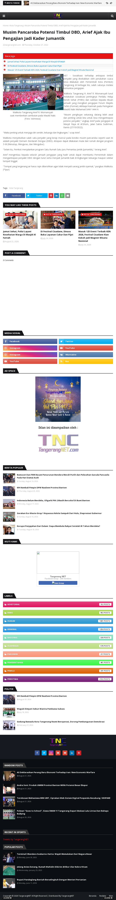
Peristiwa (55, 679)
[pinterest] (78, 752)
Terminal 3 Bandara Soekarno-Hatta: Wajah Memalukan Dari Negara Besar (54, 854)
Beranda (92, 896)
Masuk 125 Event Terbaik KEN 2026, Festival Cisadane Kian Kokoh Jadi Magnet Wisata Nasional (51, 70)
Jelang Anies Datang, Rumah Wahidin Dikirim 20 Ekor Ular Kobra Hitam (52, 866)
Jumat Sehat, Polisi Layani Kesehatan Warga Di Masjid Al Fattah (36, 61)
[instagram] (30, 348)
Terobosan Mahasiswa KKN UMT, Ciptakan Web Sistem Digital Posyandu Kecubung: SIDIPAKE (63, 798)
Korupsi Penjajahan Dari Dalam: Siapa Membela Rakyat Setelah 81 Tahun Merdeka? (58, 526)
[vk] (86, 354)
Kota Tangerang (16, 25)
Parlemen (55, 654)
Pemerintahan (55, 662)
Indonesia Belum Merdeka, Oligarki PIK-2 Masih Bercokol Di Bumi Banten (53, 500)
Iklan (111, 896)
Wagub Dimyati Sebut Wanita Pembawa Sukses (41, 708)
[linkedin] (71, 752)
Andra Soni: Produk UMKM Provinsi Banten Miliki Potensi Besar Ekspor (52, 785)
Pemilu (55, 670)
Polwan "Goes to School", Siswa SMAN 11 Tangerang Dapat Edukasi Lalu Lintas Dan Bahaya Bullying (62, 812)
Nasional (55, 637)
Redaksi (102, 896)
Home (5, 25)
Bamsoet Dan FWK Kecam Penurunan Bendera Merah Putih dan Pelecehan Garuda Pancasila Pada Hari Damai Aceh (63, 476)
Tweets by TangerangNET (16, 839)
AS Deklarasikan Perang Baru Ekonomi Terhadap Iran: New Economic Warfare (66, 3)
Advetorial (55, 604)
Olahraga (55, 646)
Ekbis (55, 612)
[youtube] (86, 348)
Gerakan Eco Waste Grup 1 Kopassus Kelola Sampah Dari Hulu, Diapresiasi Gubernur (59, 513)
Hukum (55, 621)
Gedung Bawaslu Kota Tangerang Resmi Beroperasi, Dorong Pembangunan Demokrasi (61, 721)
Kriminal (55, 629)
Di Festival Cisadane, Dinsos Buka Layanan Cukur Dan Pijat (34, 65)
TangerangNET (25, 896)
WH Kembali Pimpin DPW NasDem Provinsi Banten (42, 487)
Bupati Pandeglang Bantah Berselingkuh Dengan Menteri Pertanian (51, 879)
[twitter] (86, 341)
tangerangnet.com (13, 45)
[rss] (86, 361)
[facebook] (30, 341)
